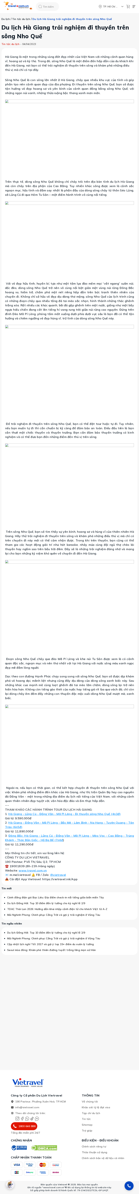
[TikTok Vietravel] (32, 1118)
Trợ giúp (87, 1130)
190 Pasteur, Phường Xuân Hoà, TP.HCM (40, 1101)
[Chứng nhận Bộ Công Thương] (19, 1148)
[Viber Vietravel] (27, 1118)
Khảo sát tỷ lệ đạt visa (96, 1107)
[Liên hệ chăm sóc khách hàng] (129, 1185)
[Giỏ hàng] (128, 6)
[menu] (134, 6)
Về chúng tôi (90, 1101)
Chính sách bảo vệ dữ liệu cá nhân (103, 1158)
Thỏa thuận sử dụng (94, 1152)
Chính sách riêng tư (94, 1146)
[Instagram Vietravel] (17, 1118)
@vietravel (58, 875)
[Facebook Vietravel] (22, 1118)
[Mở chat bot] (9, 1184)
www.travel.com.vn (33, 870)
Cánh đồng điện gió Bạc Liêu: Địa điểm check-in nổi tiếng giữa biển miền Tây (55, 897)
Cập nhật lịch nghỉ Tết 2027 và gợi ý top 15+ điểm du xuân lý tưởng (50, 944)
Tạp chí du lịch (91, 1113)
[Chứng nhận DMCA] (44, 1148)
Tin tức (86, 1119)
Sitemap (87, 1124)
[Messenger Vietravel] (37, 1118)
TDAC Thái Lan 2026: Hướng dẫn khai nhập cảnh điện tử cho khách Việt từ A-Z (57, 909)
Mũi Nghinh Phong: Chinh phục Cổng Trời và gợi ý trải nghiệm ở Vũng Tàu (53, 914)
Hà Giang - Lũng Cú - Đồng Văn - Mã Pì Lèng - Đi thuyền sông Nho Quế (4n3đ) (64, 814)
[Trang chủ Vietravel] (18, 6)
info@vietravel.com (27, 1107)
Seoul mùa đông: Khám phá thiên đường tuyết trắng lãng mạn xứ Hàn (51, 950)
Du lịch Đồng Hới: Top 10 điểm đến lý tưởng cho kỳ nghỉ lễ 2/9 (46, 903)
